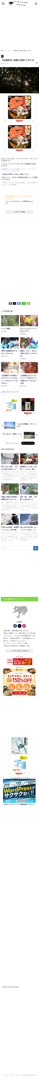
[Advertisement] (19, 27)
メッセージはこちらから (19, 650)
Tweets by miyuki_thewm (10, 987)
